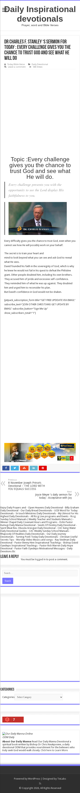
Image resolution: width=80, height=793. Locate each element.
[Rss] (40, 783)
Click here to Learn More (54, 750)
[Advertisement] (40, 111)
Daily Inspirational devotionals (40, 13)
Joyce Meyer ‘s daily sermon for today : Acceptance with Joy (53, 494)
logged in (40, 559)
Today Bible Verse (16, 64)
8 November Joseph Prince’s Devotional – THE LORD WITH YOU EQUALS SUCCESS (26, 484)
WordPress (34, 778)
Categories (8, 697)
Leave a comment (17, 67)
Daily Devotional (40, 64)
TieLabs (61, 778)
